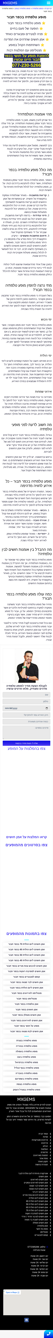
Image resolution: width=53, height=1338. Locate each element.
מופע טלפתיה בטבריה (26, 1073)
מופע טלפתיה (37, 8)
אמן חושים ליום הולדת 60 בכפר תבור (26, 949)
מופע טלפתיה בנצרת (26, 1040)
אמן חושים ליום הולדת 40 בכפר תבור (26, 960)
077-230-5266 (26, 65)
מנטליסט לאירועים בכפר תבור (26, 993)
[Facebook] (26, 1320)
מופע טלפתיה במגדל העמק (26, 1090)
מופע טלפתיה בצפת (26, 1084)
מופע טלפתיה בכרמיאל (26, 1062)
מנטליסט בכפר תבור (26, 998)
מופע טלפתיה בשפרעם (26, 1079)
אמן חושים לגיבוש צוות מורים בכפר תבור (26, 966)
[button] (49, 3)
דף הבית (48, 8)
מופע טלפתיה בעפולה (26, 1051)
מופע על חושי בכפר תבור (26, 1026)
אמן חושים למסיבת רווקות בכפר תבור (26, 971)
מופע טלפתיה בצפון (22, 8)
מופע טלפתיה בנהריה (26, 1046)
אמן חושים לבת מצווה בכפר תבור (26, 1031)
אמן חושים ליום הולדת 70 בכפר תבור (26, 944)
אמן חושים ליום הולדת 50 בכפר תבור (26, 955)
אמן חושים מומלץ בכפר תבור (26, 1015)
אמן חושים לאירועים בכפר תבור (26, 1020)
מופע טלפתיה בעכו (26, 1057)
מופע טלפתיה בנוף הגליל (26, 1068)
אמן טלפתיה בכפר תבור (26, 1004)
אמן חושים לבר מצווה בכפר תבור (26, 982)
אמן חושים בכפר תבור (27, 1009)
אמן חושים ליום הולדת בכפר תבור (26, 988)
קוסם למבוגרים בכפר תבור (26, 977)
